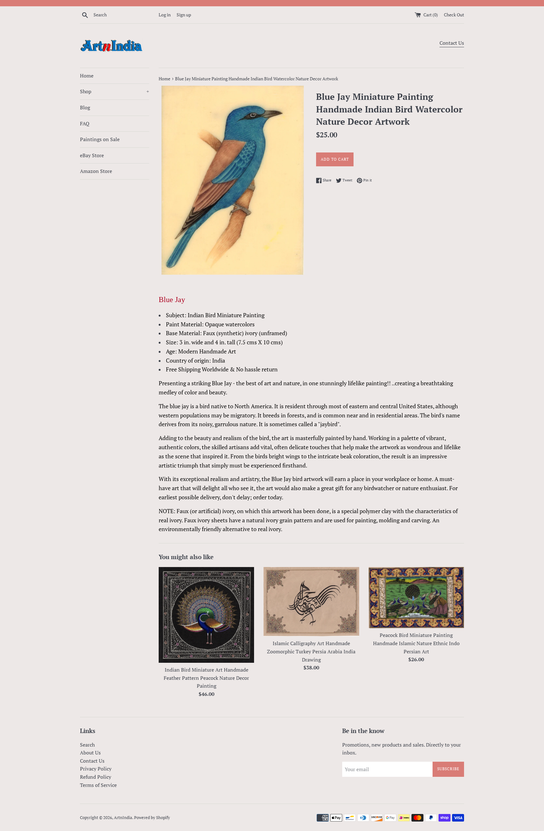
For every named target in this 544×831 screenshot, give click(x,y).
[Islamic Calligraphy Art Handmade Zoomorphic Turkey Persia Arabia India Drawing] (311, 602)
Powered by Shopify (152, 817)
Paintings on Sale (100, 139)
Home (87, 75)
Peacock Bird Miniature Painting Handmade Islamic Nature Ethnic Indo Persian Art (416, 643)
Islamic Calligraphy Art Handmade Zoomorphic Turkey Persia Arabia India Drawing (311, 651)
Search (87, 744)
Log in (165, 15)
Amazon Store (96, 171)
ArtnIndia (123, 817)
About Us (90, 752)
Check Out (454, 15)
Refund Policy (95, 776)
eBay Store (92, 155)
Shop (114, 91)
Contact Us (451, 42)
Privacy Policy (95, 768)
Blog (85, 107)
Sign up (184, 15)
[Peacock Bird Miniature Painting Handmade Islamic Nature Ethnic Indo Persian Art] (416, 597)
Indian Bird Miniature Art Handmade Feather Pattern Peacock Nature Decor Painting (206, 677)
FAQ (84, 123)
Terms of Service (98, 785)
